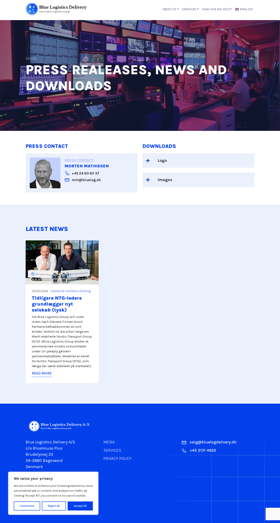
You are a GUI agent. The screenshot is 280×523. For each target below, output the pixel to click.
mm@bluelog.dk (86, 180)
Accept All (80, 506)
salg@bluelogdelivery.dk (213, 442)
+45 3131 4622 (203, 450)
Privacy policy (118, 458)
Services (189, 9)
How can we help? (217, 9)
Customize (27, 506)
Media (109, 442)
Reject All (54, 506)
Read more (42, 373)
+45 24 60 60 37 (85, 173)
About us (169, 9)
